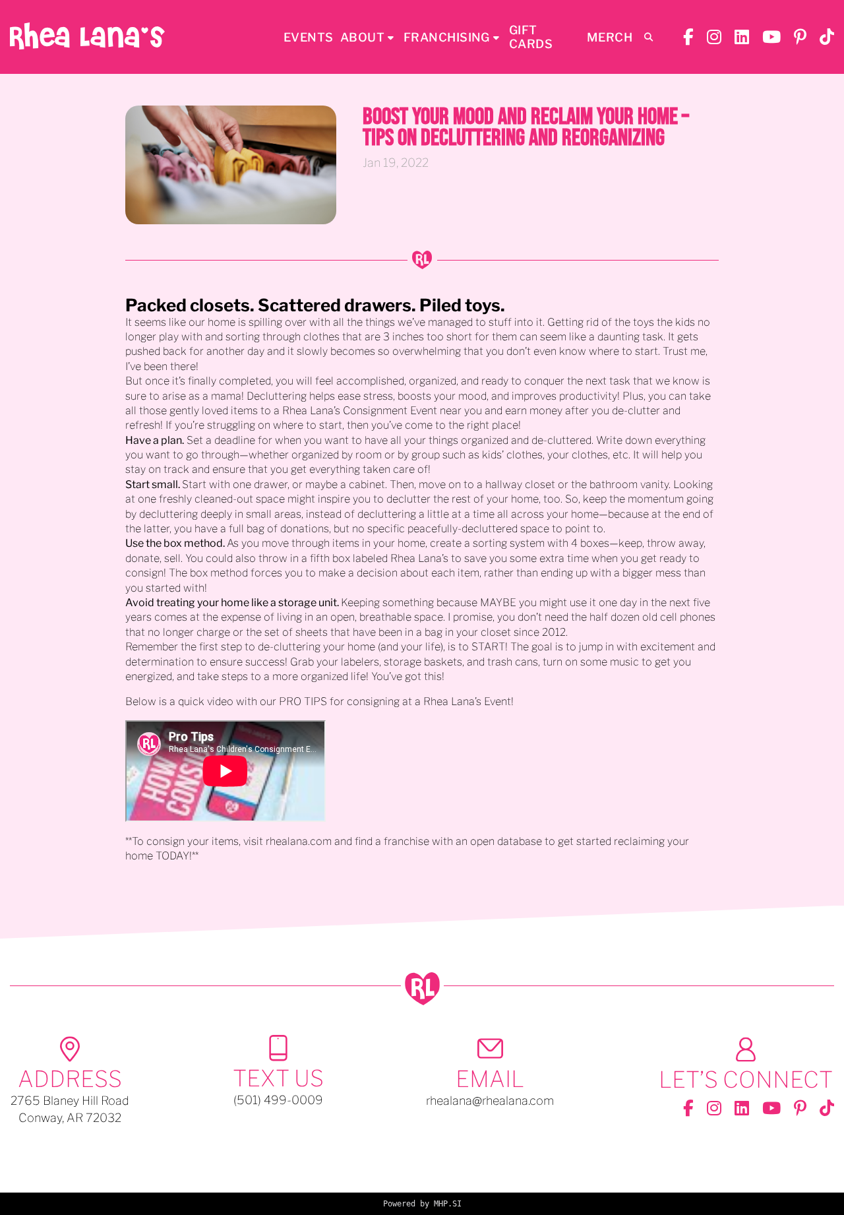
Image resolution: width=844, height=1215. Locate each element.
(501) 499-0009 (278, 1100)
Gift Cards (531, 37)
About (362, 37)
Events (309, 37)
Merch (609, 37)
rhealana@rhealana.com (490, 1100)
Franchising (447, 37)
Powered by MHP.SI (422, 1203)
